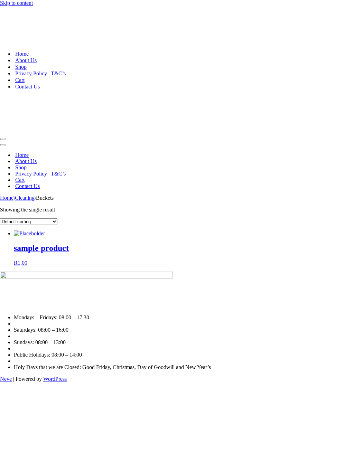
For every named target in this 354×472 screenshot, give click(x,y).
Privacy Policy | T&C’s (40, 73)
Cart (20, 80)
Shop (21, 67)
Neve (6, 379)
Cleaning (25, 198)
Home (22, 54)
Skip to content (16, 3)
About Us (26, 60)
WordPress (55, 379)
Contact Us (27, 86)
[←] (177, 25)
